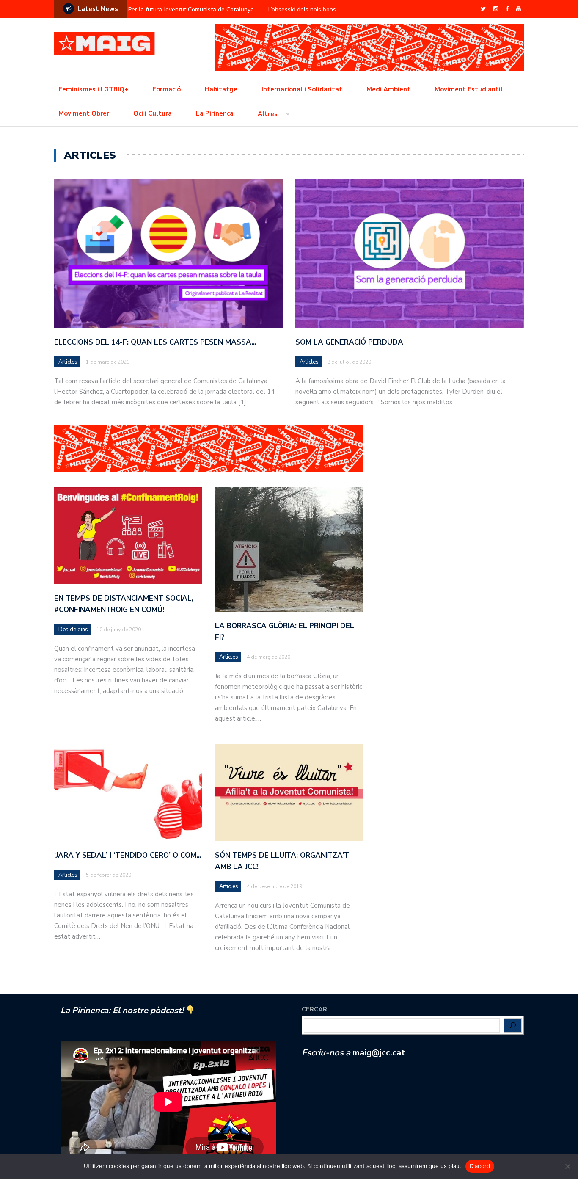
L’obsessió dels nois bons (302, 10)
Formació (166, 89)
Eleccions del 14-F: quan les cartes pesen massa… (155, 342)
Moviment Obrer (83, 113)
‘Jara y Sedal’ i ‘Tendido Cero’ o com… (127, 855)
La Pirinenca (215, 113)
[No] (567, 1166)
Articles (67, 362)
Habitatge (221, 89)
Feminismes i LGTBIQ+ (93, 89)
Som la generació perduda (349, 342)
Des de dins (73, 629)
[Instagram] (495, 9)
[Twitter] (483, 9)
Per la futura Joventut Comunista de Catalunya (191, 10)
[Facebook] (507, 9)
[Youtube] (518, 9)
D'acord (480, 1165)
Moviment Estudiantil (469, 89)
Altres (268, 114)
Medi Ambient (388, 89)
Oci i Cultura (152, 113)
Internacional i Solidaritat (301, 89)
